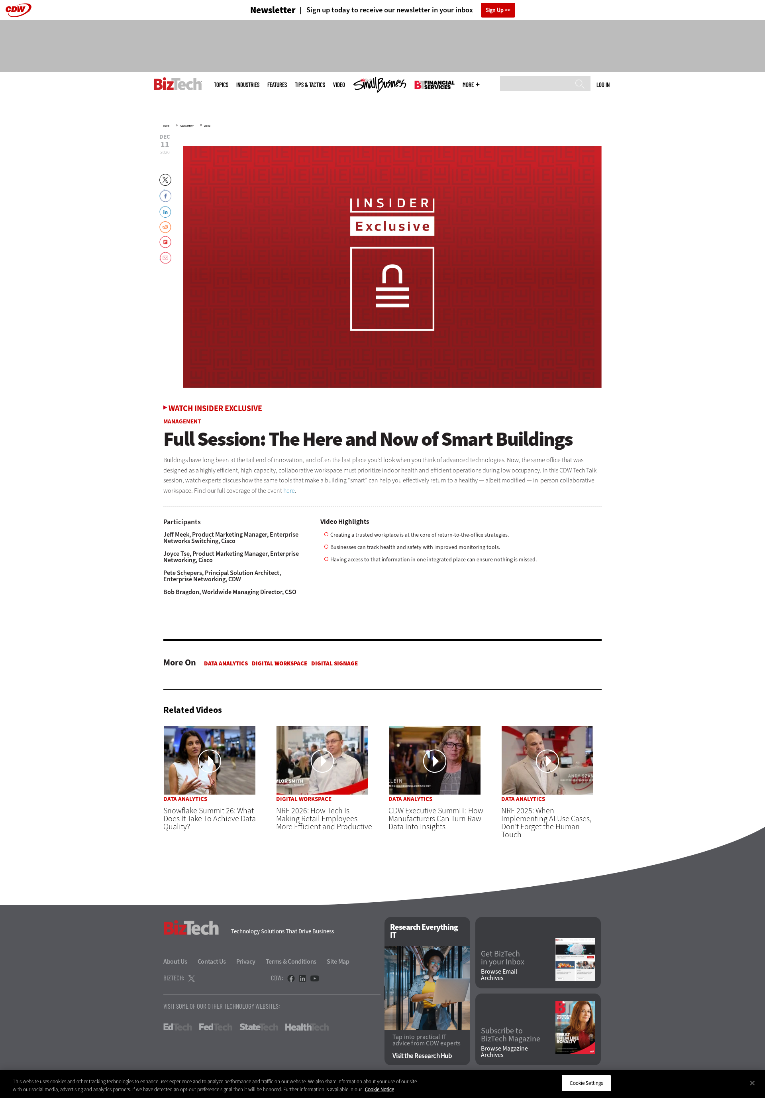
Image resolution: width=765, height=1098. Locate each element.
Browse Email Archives (499, 974)
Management (187, 126)
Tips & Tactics (310, 85)
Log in (603, 84)
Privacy (245, 961)
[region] (382, 1084)
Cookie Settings (586, 1083)
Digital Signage (334, 663)
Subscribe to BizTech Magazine (510, 1035)
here (289, 490)
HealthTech (307, 1027)
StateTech (258, 1027)
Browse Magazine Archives (504, 1051)
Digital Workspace (279, 663)
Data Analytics (226, 663)
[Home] (178, 84)
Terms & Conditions (291, 961)
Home (166, 126)
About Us (175, 961)
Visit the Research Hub (422, 1056)
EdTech (177, 1027)
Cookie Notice (379, 1089)
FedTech (215, 1027)
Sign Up (495, 10)
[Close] (752, 1083)
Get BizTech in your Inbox (502, 958)
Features (277, 85)
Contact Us (212, 961)
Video (339, 85)
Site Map (338, 961)
